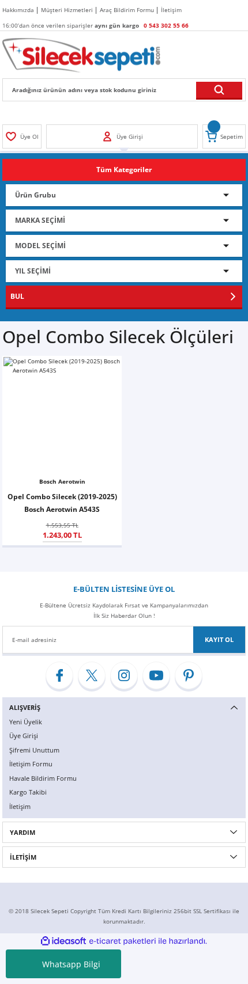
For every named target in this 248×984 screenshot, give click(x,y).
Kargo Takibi (28, 792)
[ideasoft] (63, 941)
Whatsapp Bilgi (71, 964)
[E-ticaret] (122, 941)
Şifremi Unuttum (34, 750)
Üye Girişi (23, 735)
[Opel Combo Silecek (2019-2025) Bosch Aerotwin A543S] (62, 415)
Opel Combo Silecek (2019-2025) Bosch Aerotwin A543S (62, 503)
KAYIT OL (219, 639)
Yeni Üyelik (25, 721)
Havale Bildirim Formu (43, 778)
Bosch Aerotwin (62, 481)
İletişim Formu (30, 763)
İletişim (20, 806)
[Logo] (81, 55)
